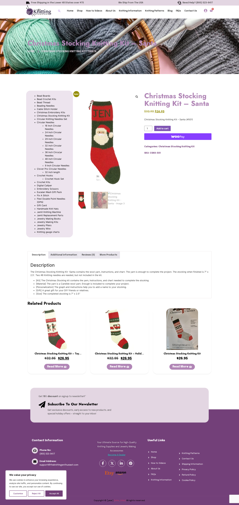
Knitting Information (130, 11)
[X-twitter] (112, 463)
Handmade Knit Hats (48, 208)
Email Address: (48, 461)
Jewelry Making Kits (47, 222)
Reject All (36, 493)
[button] (59, 11)
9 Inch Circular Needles (57, 165)
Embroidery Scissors (48, 188)
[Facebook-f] (102, 463)
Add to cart (162, 128)
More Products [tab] (108, 255)
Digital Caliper (44, 185)
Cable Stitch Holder (47, 109)
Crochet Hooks (45, 175)
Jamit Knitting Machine (49, 212)
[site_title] (120, 500)
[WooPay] (177, 136)
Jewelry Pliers (44, 225)
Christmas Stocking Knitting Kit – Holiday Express (119, 355)
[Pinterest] (130, 463)
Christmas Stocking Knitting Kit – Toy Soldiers (57, 355)
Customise (18, 493)
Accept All (54, 493)
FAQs (178, 11)
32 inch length (52, 172)
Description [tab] (39, 255)
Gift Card (42, 205)
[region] (36, 484)
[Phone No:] (35, 450)
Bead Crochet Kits (46, 99)
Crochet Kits (43, 182)
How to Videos (94, 11)
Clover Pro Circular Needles (51, 168)
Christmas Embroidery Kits (51, 112)
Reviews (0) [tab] (88, 255)
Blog (170, 11)
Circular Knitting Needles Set (52, 119)
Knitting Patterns (154, 11)
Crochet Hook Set (54, 178)
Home (70, 11)
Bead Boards (43, 95)
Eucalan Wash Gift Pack (49, 192)
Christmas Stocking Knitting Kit (53, 115)
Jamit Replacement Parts (50, 215)
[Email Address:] (35, 461)
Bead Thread (43, 102)
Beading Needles (45, 105)
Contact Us (190, 11)
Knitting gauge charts (48, 232)
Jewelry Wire (43, 228)
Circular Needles (45, 122)
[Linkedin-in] (121, 463)
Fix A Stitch (43, 195)
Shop (80, 11)
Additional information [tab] (63, 255)
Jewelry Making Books (49, 218)
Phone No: (45, 450)
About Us (110, 11)
